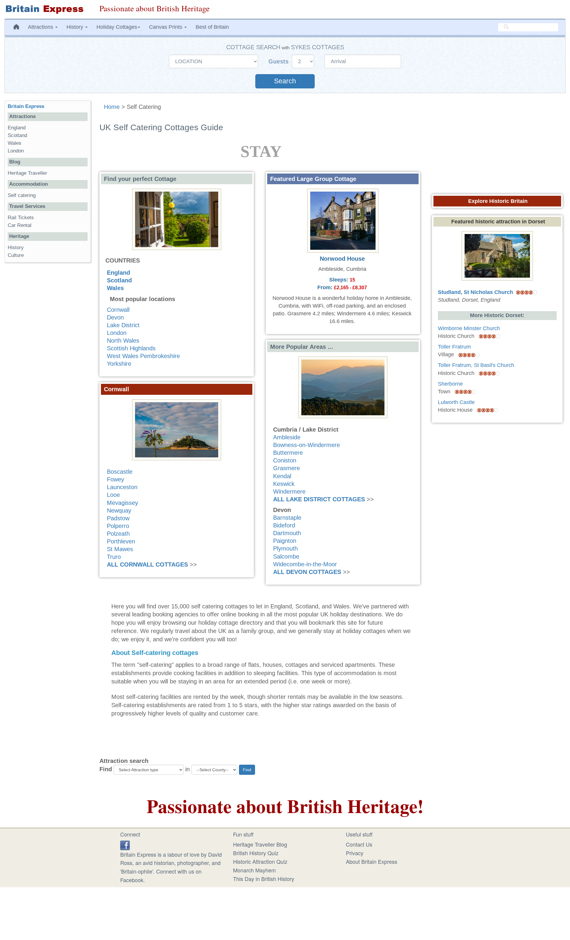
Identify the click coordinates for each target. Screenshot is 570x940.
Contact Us (359, 844)
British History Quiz (255, 853)
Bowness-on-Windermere (306, 445)
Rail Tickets (21, 217)
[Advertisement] (47, 359)
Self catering (22, 195)
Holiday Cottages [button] (116, 27)
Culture (16, 255)
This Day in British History (263, 878)
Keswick (283, 484)
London (116, 333)
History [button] (75, 27)
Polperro (118, 526)
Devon (115, 317)
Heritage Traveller (27, 173)
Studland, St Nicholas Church (475, 292)
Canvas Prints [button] (166, 27)
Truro (114, 556)
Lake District (123, 325)
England (118, 272)
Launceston (122, 487)
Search (285, 81)
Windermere (289, 491)
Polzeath (118, 533)
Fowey (115, 479)
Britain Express (26, 106)
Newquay (119, 510)
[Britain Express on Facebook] (125, 844)
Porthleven (121, 541)
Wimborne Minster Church (469, 328)
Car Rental (19, 225)
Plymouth (285, 548)
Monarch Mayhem (254, 870)
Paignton (284, 540)
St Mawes (120, 549)
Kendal (282, 476)
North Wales (123, 340)
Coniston (284, 460)
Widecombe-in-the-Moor (305, 564)
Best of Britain (212, 27)
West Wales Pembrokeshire (143, 356)
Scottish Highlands (131, 348)
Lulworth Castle (456, 402)
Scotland (119, 280)
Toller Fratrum (454, 347)
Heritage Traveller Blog (260, 844)
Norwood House (342, 258)
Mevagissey (122, 503)
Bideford (284, 525)
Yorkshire (119, 363)
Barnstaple (287, 517)
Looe (113, 495)
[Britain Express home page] (47, 9)
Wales (115, 288)
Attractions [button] (41, 27)
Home (112, 107)
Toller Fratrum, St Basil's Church (476, 365)
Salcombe (286, 556)
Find (105, 769)
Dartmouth (287, 533)
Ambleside (286, 437)
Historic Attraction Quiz (260, 861)
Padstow (118, 518)
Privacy (354, 853)
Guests (279, 61)
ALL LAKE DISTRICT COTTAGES (319, 499)
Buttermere (288, 452)
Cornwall (118, 309)
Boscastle (119, 471)
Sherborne (450, 384)
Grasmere (286, 468)
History (16, 247)
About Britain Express (371, 861)
